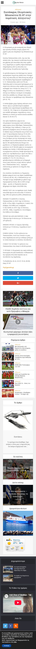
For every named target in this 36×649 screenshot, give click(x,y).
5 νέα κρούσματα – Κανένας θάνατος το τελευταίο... (18, 494)
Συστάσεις (18, 437)
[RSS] (15, 626)
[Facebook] (10, 626)
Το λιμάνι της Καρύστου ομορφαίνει (21, 576)
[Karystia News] (18, 2)
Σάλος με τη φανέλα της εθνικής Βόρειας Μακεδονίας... (22, 375)
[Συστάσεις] (17, 418)
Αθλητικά (18, 9)
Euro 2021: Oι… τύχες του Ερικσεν (22, 384)
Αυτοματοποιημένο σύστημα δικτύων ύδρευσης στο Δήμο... (20, 568)
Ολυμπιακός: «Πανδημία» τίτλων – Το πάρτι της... (22, 393)
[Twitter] (5, 626)
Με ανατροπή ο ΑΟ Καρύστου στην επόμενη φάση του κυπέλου (22, 348)
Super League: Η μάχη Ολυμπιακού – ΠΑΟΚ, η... (18, 469)
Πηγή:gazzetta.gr (8, 267)
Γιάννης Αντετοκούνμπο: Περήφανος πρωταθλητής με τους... (23, 357)
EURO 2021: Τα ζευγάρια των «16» (22, 365)
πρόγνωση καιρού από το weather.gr (15, 550)
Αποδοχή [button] (6, 646)
